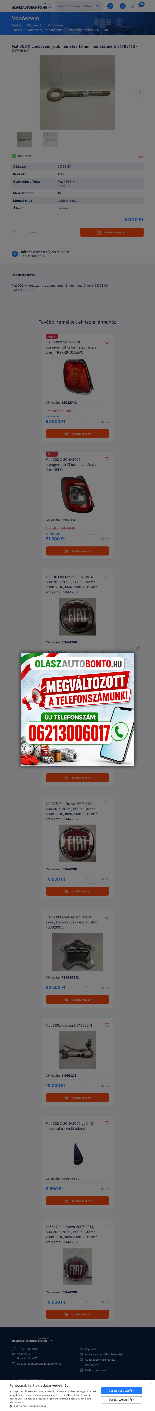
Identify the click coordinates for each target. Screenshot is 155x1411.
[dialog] (77, 1395)
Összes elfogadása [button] (121, 1390)
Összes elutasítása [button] (121, 1399)
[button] (53, 1406)
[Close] (137, 648)
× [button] (150, 1383)
